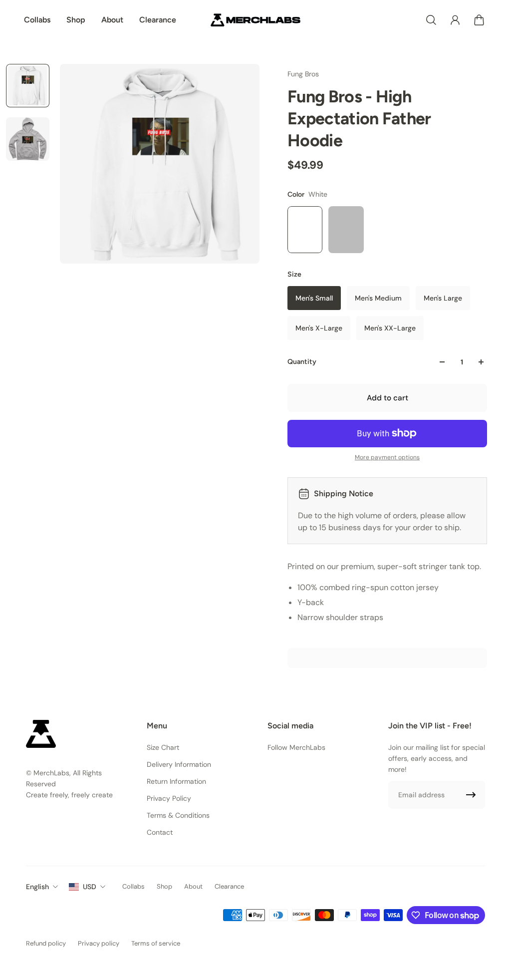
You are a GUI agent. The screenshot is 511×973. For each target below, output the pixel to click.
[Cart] (479, 20)
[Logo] (255, 19)
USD (89, 886)
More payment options (387, 457)
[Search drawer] (431, 20)
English (37, 886)
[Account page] (455, 20)
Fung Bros (303, 73)
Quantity (301, 361)
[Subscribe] (471, 795)
